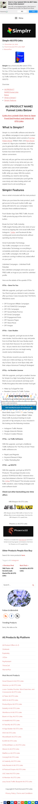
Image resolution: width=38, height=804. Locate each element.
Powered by (3, 11)
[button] (19, 395)
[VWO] (8, 11)
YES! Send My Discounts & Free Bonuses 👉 (19, 408)
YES (33, 11)
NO (22, 11)
